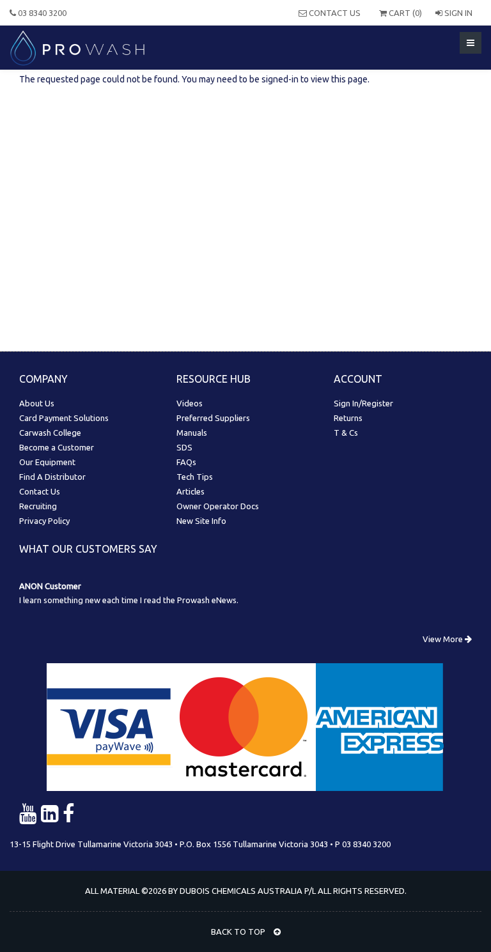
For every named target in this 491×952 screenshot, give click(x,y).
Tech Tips (194, 476)
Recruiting (38, 506)
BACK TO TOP (239, 931)
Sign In (457, 12)
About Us (36, 403)
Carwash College (50, 432)
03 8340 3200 (41, 12)
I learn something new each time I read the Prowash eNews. (128, 599)
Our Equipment (47, 461)
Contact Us (334, 12)
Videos (189, 403)
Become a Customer (56, 447)
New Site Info (201, 520)
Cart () (404, 12)
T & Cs (346, 432)
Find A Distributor (52, 476)
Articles (190, 491)
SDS (184, 447)
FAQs (186, 461)
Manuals (191, 432)
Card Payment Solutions (64, 417)
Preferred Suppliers (213, 417)
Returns (348, 417)
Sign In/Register (363, 403)
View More (444, 638)
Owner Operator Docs (217, 506)
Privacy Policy (44, 520)
